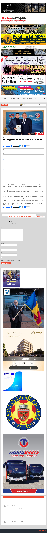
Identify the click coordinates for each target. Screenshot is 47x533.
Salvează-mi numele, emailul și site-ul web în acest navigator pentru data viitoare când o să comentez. (10, 259)
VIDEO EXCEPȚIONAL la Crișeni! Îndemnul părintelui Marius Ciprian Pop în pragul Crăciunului (26, 216)
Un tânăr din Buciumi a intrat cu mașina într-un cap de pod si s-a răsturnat (16, 499)
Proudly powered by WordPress (13, 530)
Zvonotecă (14, 100)
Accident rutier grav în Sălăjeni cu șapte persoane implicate (13, 515)
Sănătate (31, 98)
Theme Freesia (30, 530)
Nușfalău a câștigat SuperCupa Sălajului (10, 505)
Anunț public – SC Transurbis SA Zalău (10, 502)
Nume (2, 243)
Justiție (36, 98)
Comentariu (3, 227)
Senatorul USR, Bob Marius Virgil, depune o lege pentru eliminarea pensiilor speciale (19, 214)
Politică (18, 98)
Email (2, 247)
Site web (3, 252)
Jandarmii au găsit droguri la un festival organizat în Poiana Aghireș (15, 521)
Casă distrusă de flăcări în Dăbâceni (9, 518)
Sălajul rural (25, 98)
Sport (3, 100)
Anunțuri (8, 100)
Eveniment (4, 98)
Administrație (12, 98)
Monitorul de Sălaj (42, 530)
